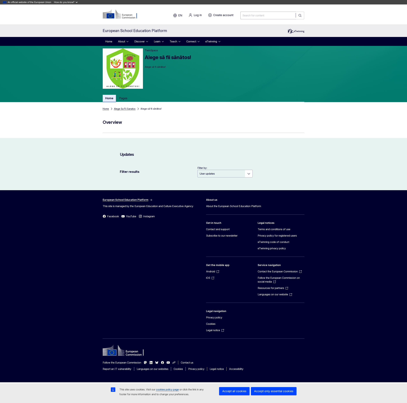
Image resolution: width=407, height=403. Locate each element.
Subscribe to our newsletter (222, 235)
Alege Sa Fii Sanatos (124, 108)
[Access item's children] (128, 41)
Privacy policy (214, 317)
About (121, 41)
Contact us (187, 362)
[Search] (300, 15)
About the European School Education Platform (233, 206)
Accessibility (236, 369)
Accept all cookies (234, 391)
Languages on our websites (152, 369)
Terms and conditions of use (274, 229)
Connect (191, 41)
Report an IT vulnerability (117, 369)
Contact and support (218, 229)
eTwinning (211, 41)
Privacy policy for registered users (277, 235)
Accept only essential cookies (273, 391)
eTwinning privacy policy (272, 248)
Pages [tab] (123, 98)
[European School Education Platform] (122, 14)
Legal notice (217, 369)
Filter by (202, 167)
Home (108, 41)
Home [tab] (109, 98)
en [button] (180, 15)
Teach (173, 41)
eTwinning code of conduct (273, 242)
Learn (157, 41)
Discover (139, 41)
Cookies (210, 323)
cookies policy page (167, 389)
